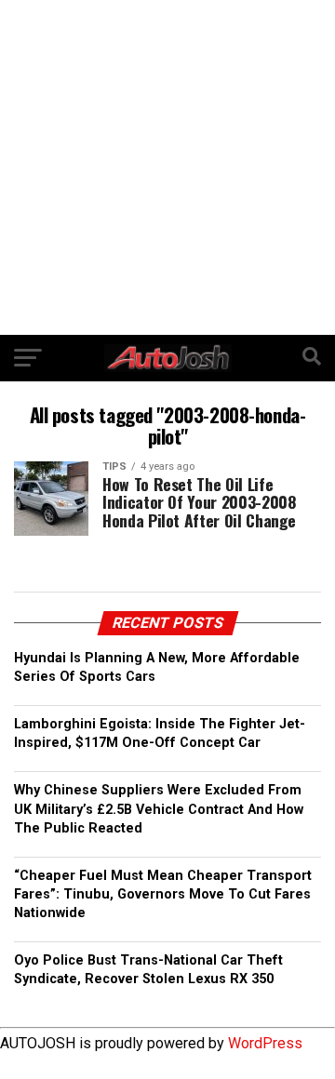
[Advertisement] (167, 167)
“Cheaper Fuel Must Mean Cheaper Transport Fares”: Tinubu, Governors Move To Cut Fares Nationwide (163, 894)
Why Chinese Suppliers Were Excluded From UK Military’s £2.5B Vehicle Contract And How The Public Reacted (158, 808)
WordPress (265, 1043)
